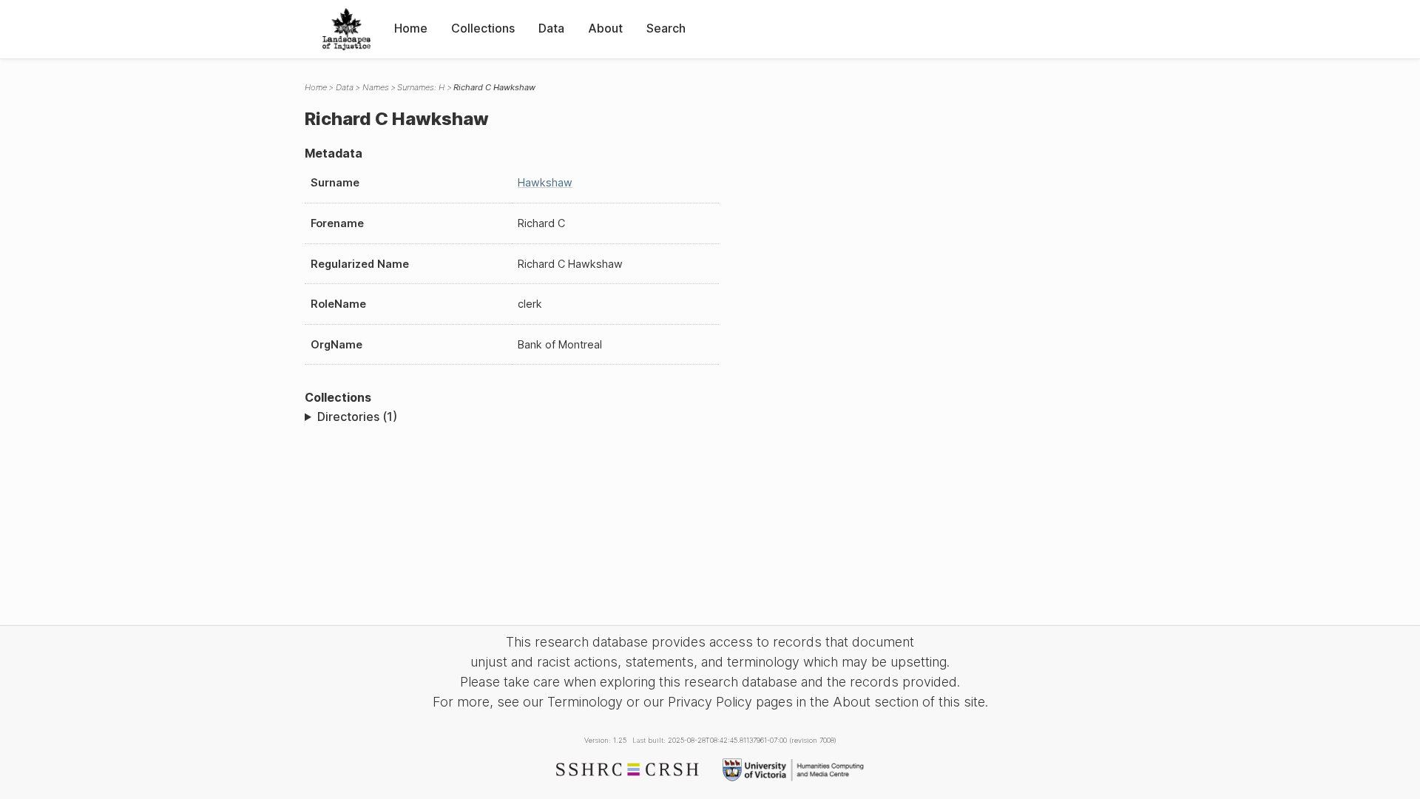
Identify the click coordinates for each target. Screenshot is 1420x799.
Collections (483, 28)
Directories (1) (357, 416)
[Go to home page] (346, 29)
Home (410, 28)
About (605, 28)
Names (375, 87)
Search (666, 28)
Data (551, 28)
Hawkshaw (545, 182)
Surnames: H (420, 87)
